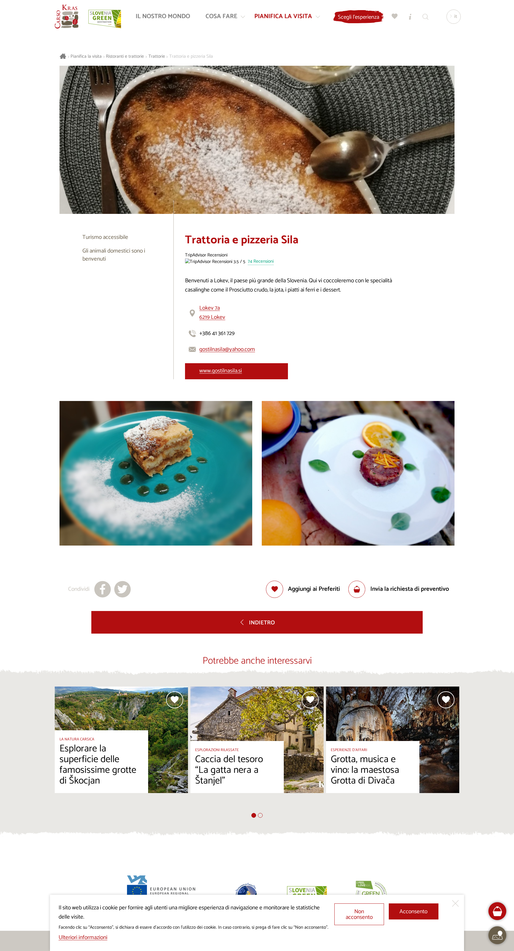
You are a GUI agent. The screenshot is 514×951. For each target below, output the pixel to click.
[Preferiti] (394, 16)
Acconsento (413, 911)
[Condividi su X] (122, 589)
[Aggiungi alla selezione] (174, 700)
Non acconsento (359, 914)
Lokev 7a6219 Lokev (212, 312)
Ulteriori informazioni (83, 937)
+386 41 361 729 (217, 333)
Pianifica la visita (86, 56)
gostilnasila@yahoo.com (227, 349)
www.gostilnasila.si (220, 370)
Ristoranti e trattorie (125, 56)
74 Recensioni (261, 261)
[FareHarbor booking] (497, 911)
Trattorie (156, 56)
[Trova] (425, 16)
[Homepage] (67, 17)
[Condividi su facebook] (102, 589)
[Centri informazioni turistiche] (410, 16)
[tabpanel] (121, 750)
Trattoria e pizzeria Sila (191, 56)
